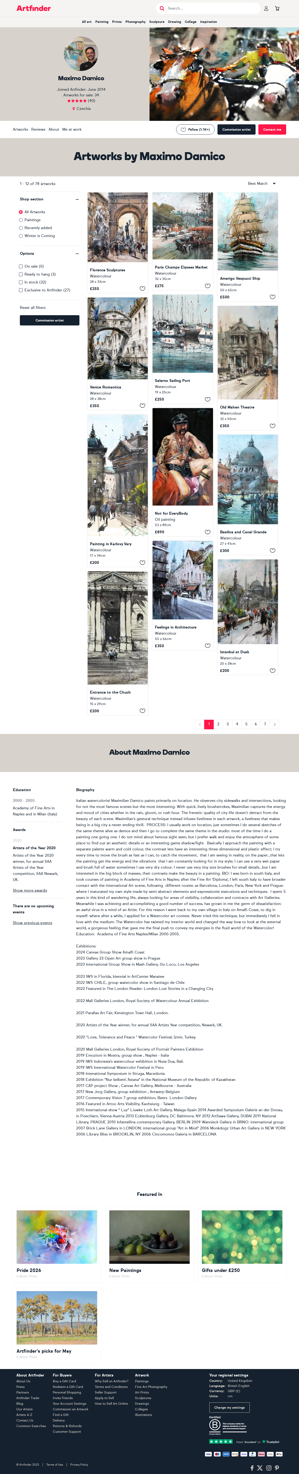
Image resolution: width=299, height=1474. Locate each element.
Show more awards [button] (30, 890)
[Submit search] (162, 8)
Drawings (142, 1404)
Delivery (59, 1420)
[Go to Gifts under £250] (242, 1245)
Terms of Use (54, 1464)
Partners (22, 1392)
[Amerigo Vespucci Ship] (248, 246)
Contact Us (24, 1420)
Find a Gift (61, 1415)
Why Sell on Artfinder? (111, 1381)
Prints (117, 22)
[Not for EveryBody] (183, 472)
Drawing (174, 22)
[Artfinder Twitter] (260, 1468)
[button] (49, 199)
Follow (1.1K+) (199, 130)
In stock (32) (35, 282)
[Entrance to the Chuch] (118, 643)
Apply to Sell (104, 1398)
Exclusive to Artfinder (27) (47, 290)
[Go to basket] (277, 8)
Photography (135, 22)
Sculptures (143, 1398)
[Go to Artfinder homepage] (33, 8)
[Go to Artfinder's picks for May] (57, 1325)
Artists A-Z (24, 1415)
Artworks (20, 129)
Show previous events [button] (32, 923)
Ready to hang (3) (40, 274)
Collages (141, 1409)
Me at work (72, 129)
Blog (19, 1404)
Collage (190, 22)
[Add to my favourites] (142, 289)
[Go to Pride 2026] (57, 1245)
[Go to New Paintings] (150, 1245)
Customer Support (67, 1432)
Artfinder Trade (27, 1398)
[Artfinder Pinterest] (277, 1468)
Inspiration (208, 22)
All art (87, 22)
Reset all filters (33, 307)
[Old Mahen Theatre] (248, 368)
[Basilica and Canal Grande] (248, 495)
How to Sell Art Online (111, 1404)
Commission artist (236, 130)
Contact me (272, 130)
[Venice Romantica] (118, 353)
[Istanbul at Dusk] (248, 617)
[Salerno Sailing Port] (183, 349)
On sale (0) (34, 266)
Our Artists (24, 1409)
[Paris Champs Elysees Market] (183, 241)
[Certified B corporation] (228, 1425)
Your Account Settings (69, 1404)
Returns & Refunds (67, 1426)
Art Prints (142, 1392)
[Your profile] (266, 8)
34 (97, 95)
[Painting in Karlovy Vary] (118, 491)
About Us (23, 1381)
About (54, 129)
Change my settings (229, 1408)
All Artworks (35, 212)
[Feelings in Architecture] (183, 595)
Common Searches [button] (31, 1426)
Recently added (38, 228)
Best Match (257, 183)
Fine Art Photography (151, 1387)
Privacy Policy (79, 1464)
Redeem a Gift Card (68, 1387)
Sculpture (156, 22)
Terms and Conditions (111, 1387)
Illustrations (143, 1415)
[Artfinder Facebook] (252, 1468)
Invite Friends (63, 1398)
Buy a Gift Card (64, 1381)
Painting (101, 22)
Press (20, 1387)
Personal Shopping (67, 1392)
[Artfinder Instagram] (268, 1468)
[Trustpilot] (244, 1441)
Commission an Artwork (70, 1409)
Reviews (38, 129)
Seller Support (106, 1392)
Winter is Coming (40, 236)
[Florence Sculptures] (118, 242)
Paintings (32, 220)
